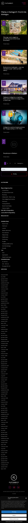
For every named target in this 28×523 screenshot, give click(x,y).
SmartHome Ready (6, 206)
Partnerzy (4, 201)
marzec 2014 (4, 452)
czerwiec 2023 (4, 289)
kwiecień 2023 (4, 293)
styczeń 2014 (4, 456)
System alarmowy (6, 230)
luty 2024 (3, 277)
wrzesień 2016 (4, 392)
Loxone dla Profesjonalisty (8, 212)
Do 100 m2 (4, 261)
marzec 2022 (4, 307)
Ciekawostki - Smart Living (8, 197)
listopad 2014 (4, 436)
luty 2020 (3, 309)
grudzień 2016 (4, 386)
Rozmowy (4, 195)
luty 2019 (3, 333)
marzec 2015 (4, 428)
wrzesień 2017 (4, 367)
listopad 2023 (4, 281)
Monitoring (4, 239)
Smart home (5, 223)
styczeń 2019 (4, 335)
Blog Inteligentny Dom (6, 188)
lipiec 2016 (3, 396)
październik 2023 (5, 283)
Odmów (14, 515)
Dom (3, 252)
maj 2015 (3, 424)
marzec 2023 (4, 295)
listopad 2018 (4, 339)
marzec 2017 (4, 380)
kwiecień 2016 (4, 402)
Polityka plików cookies (10, 521)
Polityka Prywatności (18, 521)
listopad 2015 (4, 412)
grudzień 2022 (4, 299)
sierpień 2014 (4, 442)
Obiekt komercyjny (6, 257)
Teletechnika (5, 235)
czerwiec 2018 (4, 349)
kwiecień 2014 (4, 450)
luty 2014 (3, 454)
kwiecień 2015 (4, 426)
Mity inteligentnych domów (8, 199)
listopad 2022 (4, 301)
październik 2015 (5, 414)
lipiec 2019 (3, 323)
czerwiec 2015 (4, 422)
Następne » (20, 163)
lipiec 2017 (3, 372)
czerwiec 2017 (4, 374)
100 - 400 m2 (5, 264)
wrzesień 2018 (4, 343)
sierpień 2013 (4, 467)
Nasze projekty (5, 208)
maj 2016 (3, 400)
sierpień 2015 (4, 418)
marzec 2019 (4, 331)
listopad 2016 (4, 388)
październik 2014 (5, 438)
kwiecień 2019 (4, 329)
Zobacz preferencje (14, 519)
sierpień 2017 (4, 370)
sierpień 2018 (4, 345)
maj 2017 (3, 376)
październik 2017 (5, 365)
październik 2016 (5, 390)
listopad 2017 (4, 363)
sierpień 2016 (4, 394)
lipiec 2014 (3, 444)
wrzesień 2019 (4, 319)
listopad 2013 (4, 460)
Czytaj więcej (6, 44)
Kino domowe (5, 232)
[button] (26, 498)
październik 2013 (5, 462)
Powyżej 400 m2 (6, 266)
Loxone (4, 228)
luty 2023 (3, 297)
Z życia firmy (5, 190)
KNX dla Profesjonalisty (7, 210)
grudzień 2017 (4, 361)
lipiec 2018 (3, 347)
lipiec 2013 (3, 469)
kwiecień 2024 (4, 275)
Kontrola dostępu (6, 246)
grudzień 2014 (4, 434)
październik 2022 (5, 303)
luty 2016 (3, 406)
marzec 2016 (4, 404)
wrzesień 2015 (4, 416)
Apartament (5, 255)
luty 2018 (3, 357)
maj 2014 (3, 448)
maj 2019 (3, 327)
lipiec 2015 (3, 420)
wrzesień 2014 (4, 440)
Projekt (4, 241)
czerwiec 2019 (4, 325)
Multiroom (4, 226)
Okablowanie (5, 237)
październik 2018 (5, 341)
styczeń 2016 (4, 408)
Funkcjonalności (6, 203)
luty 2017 (3, 382)
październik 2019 (5, 317)
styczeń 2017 (4, 384)
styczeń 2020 (4, 311)
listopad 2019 (4, 315)
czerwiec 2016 (4, 398)
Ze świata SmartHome (7, 192)
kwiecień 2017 (4, 378)
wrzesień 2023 (4, 285)
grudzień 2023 (4, 279)
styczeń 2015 (4, 432)
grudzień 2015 (4, 410)
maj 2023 (3, 291)
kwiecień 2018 (4, 353)
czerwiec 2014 (4, 446)
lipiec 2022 (3, 305)
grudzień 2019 (4, 313)
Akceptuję (14, 511)
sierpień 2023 (4, 287)
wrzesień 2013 (4, 464)
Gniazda (4, 248)
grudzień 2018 (4, 337)
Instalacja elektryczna (7, 243)
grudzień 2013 (4, 458)
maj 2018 (3, 351)
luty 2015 (3, 430)
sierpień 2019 (4, 321)
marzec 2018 (4, 355)
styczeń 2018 (4, 359)
